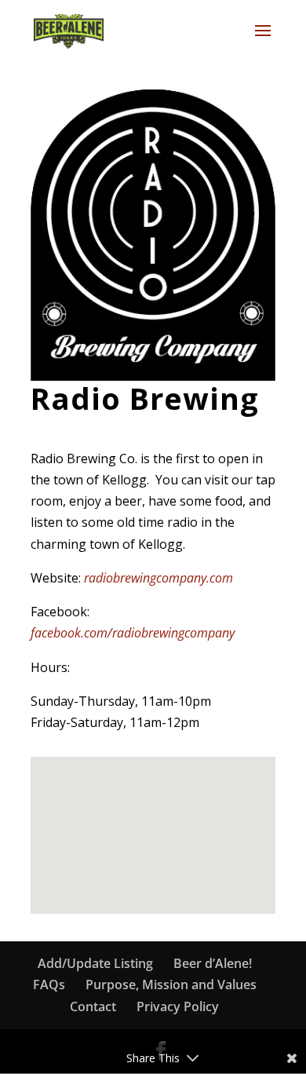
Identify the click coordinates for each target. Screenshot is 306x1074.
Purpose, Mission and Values (171, 984)
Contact (93, 1006)
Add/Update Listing (95, 963)
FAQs (49, 984)
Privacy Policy (178, 1006)
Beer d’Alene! (212, 963)
